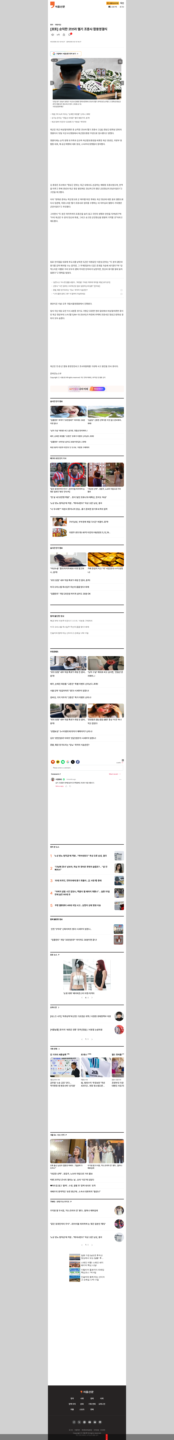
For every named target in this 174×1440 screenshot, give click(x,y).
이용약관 (77, 1430)
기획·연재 (53, 1049)
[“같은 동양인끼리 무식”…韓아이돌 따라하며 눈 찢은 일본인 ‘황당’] (119, 1224)
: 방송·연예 (57, 1135)
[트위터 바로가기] (79, 1422)
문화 (82, 1404)
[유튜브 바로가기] (84, 1422)
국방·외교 (58, 24)
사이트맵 (96, 1430)
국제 (101, 1398)
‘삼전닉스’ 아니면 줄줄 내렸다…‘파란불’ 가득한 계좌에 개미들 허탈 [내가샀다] (81, 282)
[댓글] (69, 34)
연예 (92, 1409)
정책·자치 (72, 1404)
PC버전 (102, 1430)
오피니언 (53, 1007)
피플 (72, 1409)
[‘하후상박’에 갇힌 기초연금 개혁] (119, 1016)
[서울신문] (57, 5)
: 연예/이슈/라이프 (59, 1201)
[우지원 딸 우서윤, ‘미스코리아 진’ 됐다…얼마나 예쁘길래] (119, 1210)
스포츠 (82, 1409)
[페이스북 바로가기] (74, 1422)
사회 (82, 1398)
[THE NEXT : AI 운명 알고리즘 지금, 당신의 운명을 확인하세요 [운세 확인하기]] (87, 389)
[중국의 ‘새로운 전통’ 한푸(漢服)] (119, 1029)
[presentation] (51, 83)
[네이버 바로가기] (95, 1422)
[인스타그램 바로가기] (90, 1422)
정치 (51, 24)
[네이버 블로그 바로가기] (100, 1422)
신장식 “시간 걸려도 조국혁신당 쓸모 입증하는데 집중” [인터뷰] (76, 286)
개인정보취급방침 (87, 1430)
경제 (92, 1398)
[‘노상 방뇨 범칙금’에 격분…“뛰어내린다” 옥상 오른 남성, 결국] (119, 1237)
